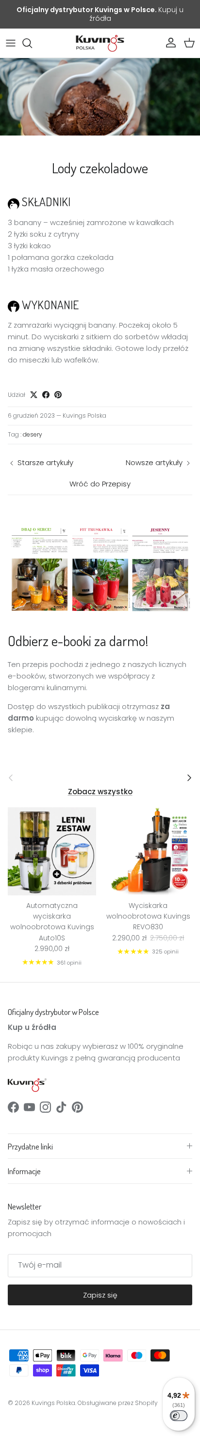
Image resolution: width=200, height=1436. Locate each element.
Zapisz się (100, 1295)
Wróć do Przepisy (100, 484)
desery (32, 434)
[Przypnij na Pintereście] (58, 394)
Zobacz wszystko (100, 791)
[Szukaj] (32, 43)
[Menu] (10, 43)
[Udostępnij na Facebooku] (46, 394)
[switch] (178, 1415)
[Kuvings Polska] (100, 43)
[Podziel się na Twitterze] (33, 394)
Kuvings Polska (53, 1403)
